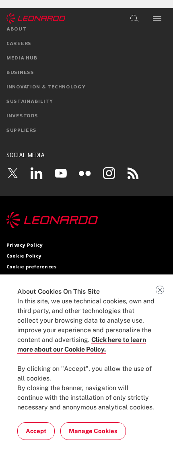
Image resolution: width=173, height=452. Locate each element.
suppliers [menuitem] (21, 130)
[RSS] (133, 173)
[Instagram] (109, 173)
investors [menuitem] (22, 116)
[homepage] (36, 18)
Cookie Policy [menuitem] (23, 256)
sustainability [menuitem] (29, 101)
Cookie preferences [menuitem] (31, 267)
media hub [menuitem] (21, 58)
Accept (36, 430)
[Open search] (134, 18)
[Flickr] (85, 173)
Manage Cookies (93, 430)
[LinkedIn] (37, 173)
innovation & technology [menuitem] (46, 87)
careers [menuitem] (18, 43)
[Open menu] (157, 18)
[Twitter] (12, 173)
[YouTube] (61, 173)
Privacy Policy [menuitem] (24, 245)
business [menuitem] (20, 72)
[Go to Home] (86, 220)
